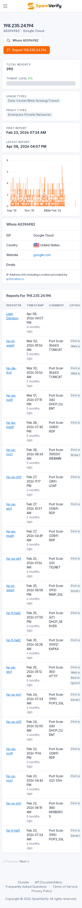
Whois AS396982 (25, 40)
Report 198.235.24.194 (29, 50)
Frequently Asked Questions (26, 886)
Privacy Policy (41, 891)
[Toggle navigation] (5, 6)
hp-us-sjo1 (13, 694)
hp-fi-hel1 (13, 830)
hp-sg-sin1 (13, 558)
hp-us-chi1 (13, 477)
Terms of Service (65, 886)
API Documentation (48, 882)
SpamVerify (40, 899)
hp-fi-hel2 (13, 613)
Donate (23, 882)
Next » (24, 861)
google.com (42, 255)
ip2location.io (15, 279)
